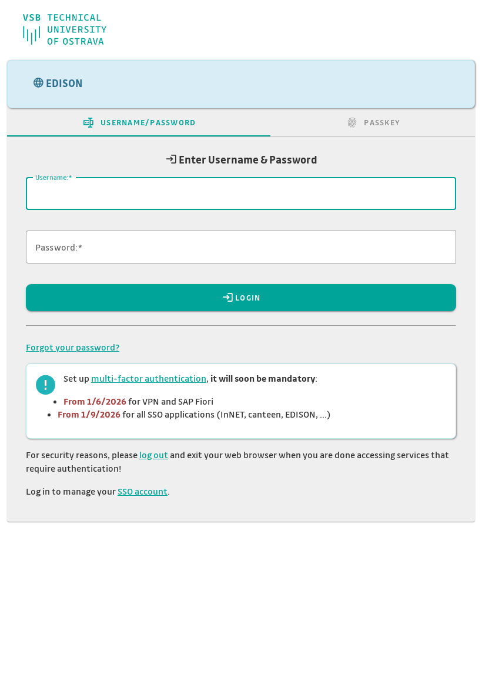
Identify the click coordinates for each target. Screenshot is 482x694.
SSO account (143, 491)
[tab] (138, 122)
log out (153, 455)
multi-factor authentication (148, 378)
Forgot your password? (72, 347)
